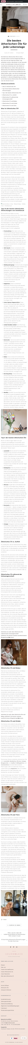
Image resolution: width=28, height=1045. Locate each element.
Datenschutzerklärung (7, 1003)
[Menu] (1, 4)
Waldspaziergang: (9, 264)
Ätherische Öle (5, 987)
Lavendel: (6, 450)
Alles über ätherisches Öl (7, 976)
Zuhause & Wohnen (6, 990)
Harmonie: (7, 340)
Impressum (4, 1008)
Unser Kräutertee (5, 974)
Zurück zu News (14, 925)
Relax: (5, 356)
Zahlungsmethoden (6, 1001)
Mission (3, 965)
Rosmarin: (7, 505)
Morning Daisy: (8, 373)
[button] (24, 4)
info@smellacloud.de (9, 1022)
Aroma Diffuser (5, 985)
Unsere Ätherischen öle (7, 971)
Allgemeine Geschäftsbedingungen (10, 1006)
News (17, 36)
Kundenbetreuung (5, 999)
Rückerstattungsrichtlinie (7, 1010)
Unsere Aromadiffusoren (7, 969)
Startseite (12, 36)
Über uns (3, 967)
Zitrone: (6, 484)
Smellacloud (11, 1042)
